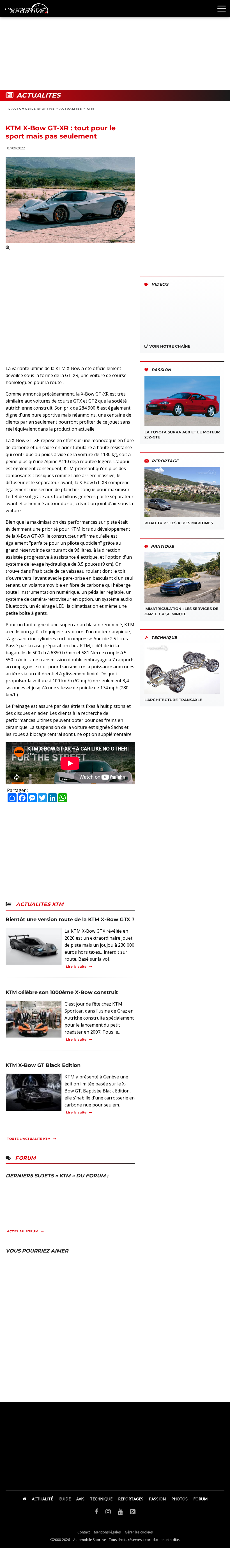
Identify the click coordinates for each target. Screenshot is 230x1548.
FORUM (200, 1498)
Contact (83, 1532)
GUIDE (65, 1498)
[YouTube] (120, 1511)
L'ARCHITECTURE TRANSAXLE (173, 699)
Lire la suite (76, 967)
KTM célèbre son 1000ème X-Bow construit (62, 992)
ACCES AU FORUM (22, 1231)
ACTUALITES (70, 108)
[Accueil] (24, 1498)
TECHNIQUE (101, 1498)
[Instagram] (108, 1511)
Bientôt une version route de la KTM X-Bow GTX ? (70, 919)
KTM (91, 108)
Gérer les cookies (139, 1532)
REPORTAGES (130, 1498)
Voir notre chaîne (169, 346)
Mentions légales (107, 1532)
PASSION (157, 1498)
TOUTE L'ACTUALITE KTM (29, 1139)
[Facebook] (96, 1511)
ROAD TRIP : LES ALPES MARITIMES (178, 523)
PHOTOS (179, 1498)
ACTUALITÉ (42, 1498)
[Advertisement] (115, 45)
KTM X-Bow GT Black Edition (43, 1065)
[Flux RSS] (132, 1511)
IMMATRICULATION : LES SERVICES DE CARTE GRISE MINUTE (181, 611)
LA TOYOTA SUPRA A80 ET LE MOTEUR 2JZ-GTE (182, 434)
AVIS (80, 1498)
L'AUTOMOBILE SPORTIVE (31, 108)
